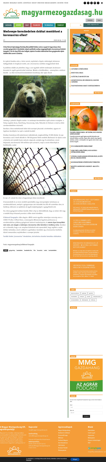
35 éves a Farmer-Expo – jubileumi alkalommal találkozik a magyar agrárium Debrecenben (85, 223)
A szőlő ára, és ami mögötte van (80, 76)
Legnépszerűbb (75, 104)
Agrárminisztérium (75, 293)
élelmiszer (93, 300)
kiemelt (88, 296)
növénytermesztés (97, 296)
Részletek (28, 460)
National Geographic (12, 217)
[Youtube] (95, 3)
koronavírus (39, 250)
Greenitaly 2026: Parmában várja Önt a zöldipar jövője (84, 266)
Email (71, 405)
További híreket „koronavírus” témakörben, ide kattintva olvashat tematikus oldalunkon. (32, 236)
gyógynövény (12, 250)
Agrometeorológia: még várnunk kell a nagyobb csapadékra (85, 81)
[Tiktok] (98, 3)
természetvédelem (53, 250)
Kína (35, 250)
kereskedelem (20, 250)
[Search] (81, 25)
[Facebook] (85, 3)
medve (45, 250)
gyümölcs (91, 293)
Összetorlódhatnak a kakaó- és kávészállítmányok (85, 86)
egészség (84, 293)
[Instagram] (88, 3)
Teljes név (72, 410)
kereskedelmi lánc (28, 250)
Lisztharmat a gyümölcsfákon (79, 69)
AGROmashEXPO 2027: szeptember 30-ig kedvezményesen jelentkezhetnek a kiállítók (86, 202)
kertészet (82, 296)
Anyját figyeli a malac (77, 73)
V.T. (4, 40)
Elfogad (75, 459)
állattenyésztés (85, 300)
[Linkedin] (91, 3)
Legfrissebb (74, 65)
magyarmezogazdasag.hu (62, 12)
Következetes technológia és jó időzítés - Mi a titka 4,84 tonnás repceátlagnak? (85, 245)
